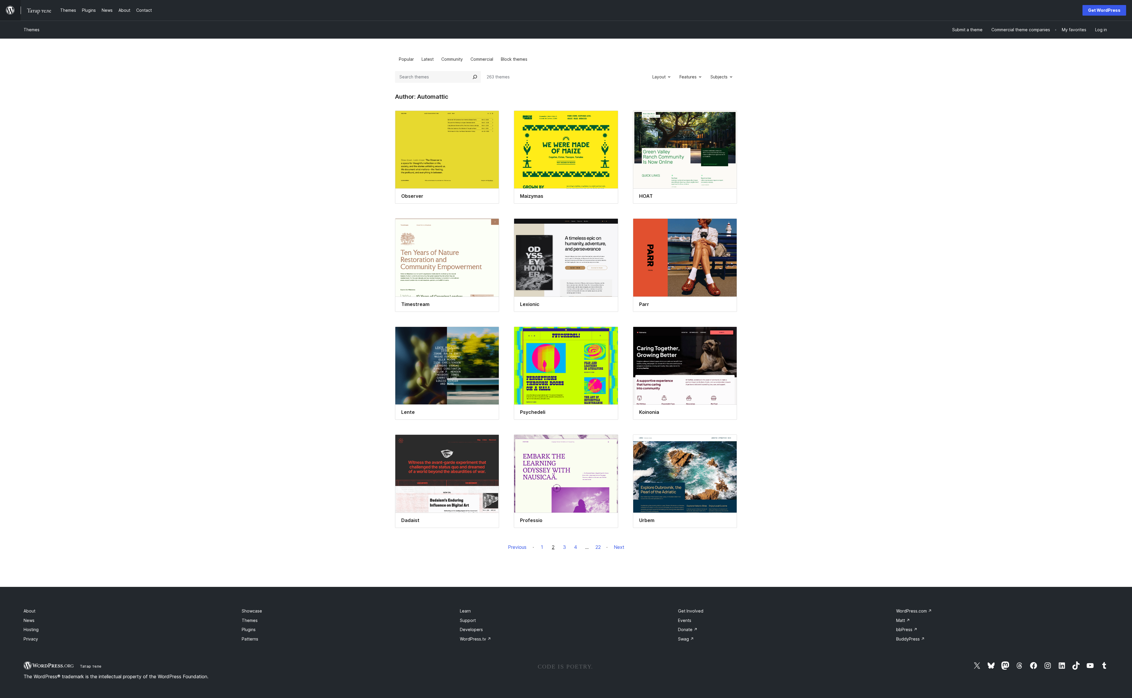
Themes (32, 29)
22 (598, 547)
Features (688, 76)
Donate (687, 629)
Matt (903, 620)
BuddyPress (910, 638)
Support (468, 620)
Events (684, 620)
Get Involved (690, 610)
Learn (465, 610)
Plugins (249, 629)
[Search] (475, 77)
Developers (471, 629)
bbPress (906, 629)
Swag (686, 638)
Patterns (250, 638)
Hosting (31, 629)
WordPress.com (914, 610)
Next (619, 547)
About (29, 610)
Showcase (252, 610)
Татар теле (90, 666)
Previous (517, 547)
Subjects (719, 76)
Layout (659, 76)
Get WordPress (1104, 10)
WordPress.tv (475, 638)
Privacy (31, 638)
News (29, 620)
